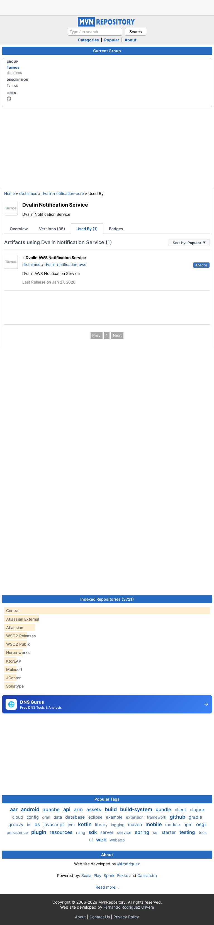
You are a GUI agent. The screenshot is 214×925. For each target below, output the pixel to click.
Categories (88, 39)
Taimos (13, 67)
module (173, 824)
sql (156, 832)
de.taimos (28, 193)
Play (97, 875)
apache (52, 809)
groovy (16, 824)
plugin (39, 832)
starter (169, 832)
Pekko (122, 875)
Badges (116, 228)
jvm (72, 824)
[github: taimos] (9, 98)
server (107, 832)
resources (62, 832)
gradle (195, 817)
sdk (93, 832)
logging (118, 824)
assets (94, 809)
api (67, 809)
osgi (201, 824)
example (115, 817)
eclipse (96, 817)
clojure (197, 809)
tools (203, 832)
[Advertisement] (107, 7)
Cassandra (147, 875)
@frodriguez (128, 863)
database (75, 817)
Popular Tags (107, 799)
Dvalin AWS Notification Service (56, 257)
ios (37, 824)
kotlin (85, 824)
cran (46, 817)
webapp (117, 840)
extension (135, 817)
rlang (81, 832)
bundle (163, 809)
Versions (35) (52, 228)
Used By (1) (87, 228)
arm (79, 809)
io (29, 824)
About (130, 39)
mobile (154, 824)
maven (135, 824)
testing (187, 832)
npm (188, 824)
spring (143, 832)
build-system (136, 809)
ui (91, 840)
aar (14, 809)
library (102, 824)
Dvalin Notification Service (55, 205)
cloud (18, 817)
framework (157, 817)
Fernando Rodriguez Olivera (128, 907)
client (181, 809)
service (125, 832)
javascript (54, 824)
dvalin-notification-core (63, 193)
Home (9, 193)
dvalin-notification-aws (65, 264)
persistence (18, 832)
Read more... (107, 887)
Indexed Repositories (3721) (107, 599)
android (30, 809)
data (58, 817)
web (102, 840)
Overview (19, 228)
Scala (86, 875)
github (178, 817)
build (111, 809)
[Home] (107, 25)
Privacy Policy (126, 916)
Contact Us (99, 916)
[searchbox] (95, 32)
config (33, 817)
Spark (109, 875)
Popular (111, 39)
